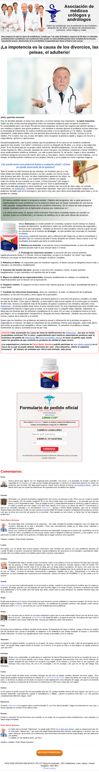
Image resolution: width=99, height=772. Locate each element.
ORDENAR (49, 449)
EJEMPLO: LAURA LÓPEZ (49, 430)
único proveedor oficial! (51, 338)
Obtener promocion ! (49, 752)
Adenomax (38, 422)
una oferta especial (83, 344)
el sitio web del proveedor (55, 678)
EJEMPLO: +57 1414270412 (49, 439)
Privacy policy (49, 768)
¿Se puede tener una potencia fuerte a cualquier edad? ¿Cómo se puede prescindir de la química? (35, 165)
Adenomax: (50, 415)
